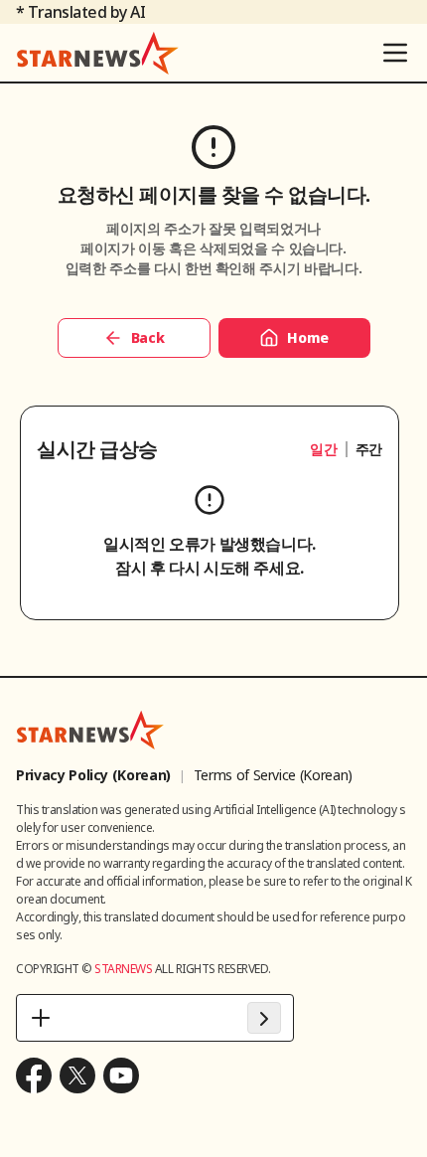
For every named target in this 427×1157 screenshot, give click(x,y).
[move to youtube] (121, 1075)
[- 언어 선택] (155, 1018)
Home (308, 337)
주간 (369, 448)
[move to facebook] (34, 1075)
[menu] (395, 53)
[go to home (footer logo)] (90, 729)
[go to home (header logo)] (98, 53)
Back (148, 337)
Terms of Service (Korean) (273, 774)
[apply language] (264, 1018)
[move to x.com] (77, 1075)
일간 (323, 448)
